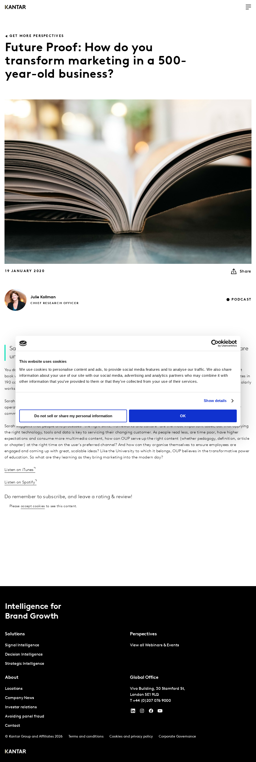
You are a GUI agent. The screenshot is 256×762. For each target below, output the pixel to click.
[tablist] (128, 674)
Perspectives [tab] (143, 634)
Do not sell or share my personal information (73, 416)
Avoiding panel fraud (24, 717)
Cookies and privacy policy (131, 737)
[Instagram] (142, 712)
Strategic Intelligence (24, 664)
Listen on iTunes (19, 470)
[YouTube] (133, 712)
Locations (13, 689)
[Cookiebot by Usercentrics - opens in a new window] (215, 343)
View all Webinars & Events (154, 645)
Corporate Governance (177, 737)
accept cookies (33, 506)
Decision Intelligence (24, 655)
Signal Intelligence (22, 645)
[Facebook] (151, 712)
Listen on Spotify (19, 482)
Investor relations (21, 707)
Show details (215, 400)
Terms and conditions (86, 737)
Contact (12, 726)
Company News (19, 698)
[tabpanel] (65, 654)
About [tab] (11, 678)
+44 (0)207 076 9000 (152, 701)
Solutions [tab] (15, 634)
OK (183, 416)
